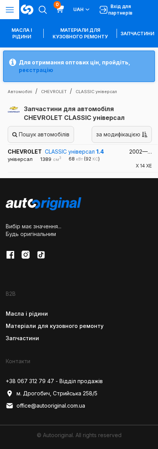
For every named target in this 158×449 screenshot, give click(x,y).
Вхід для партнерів (120, 9)
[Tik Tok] (41, 254)
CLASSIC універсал (74, 151)
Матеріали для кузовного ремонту (80, 33)
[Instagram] (25, 254)
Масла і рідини (27, 313)
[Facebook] (10, 254)
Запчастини (137, 33)
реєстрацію (36, 70)
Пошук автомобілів (43, 134)
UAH (78, 9)
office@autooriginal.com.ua (50, 405)
